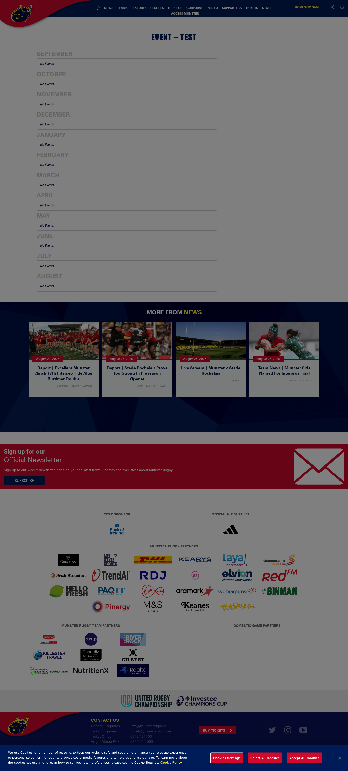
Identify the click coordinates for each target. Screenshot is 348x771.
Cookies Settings (226, 758)
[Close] (339, 758)
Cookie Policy (171, 762)
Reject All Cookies (264, 758)
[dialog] (174, 758)
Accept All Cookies (304, 758)
